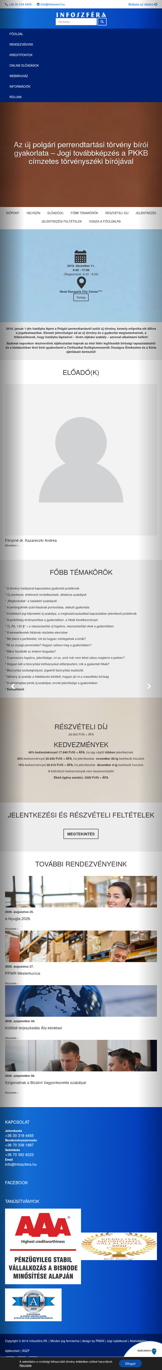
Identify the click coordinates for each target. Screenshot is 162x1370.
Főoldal (16, 34)
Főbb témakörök (84, 213)
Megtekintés (81, 834)
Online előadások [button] (24, 65)
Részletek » (134, 928)
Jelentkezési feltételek (61, 221)
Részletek (25, 1365)
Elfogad (130, 1363)
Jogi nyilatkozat (117, 1341)
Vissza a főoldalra (105, 221)
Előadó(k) (55, 213)
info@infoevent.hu (52, 4)
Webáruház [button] (18, 76)
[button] (12, 685)
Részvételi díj (116, 213)
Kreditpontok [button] (20, 55)
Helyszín (33, 213)
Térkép (81, 297)
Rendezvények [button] (21, 44)
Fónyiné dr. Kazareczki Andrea (31, 540)
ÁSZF (26, 1351)
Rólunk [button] (15, 97)
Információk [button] (19, 86)
